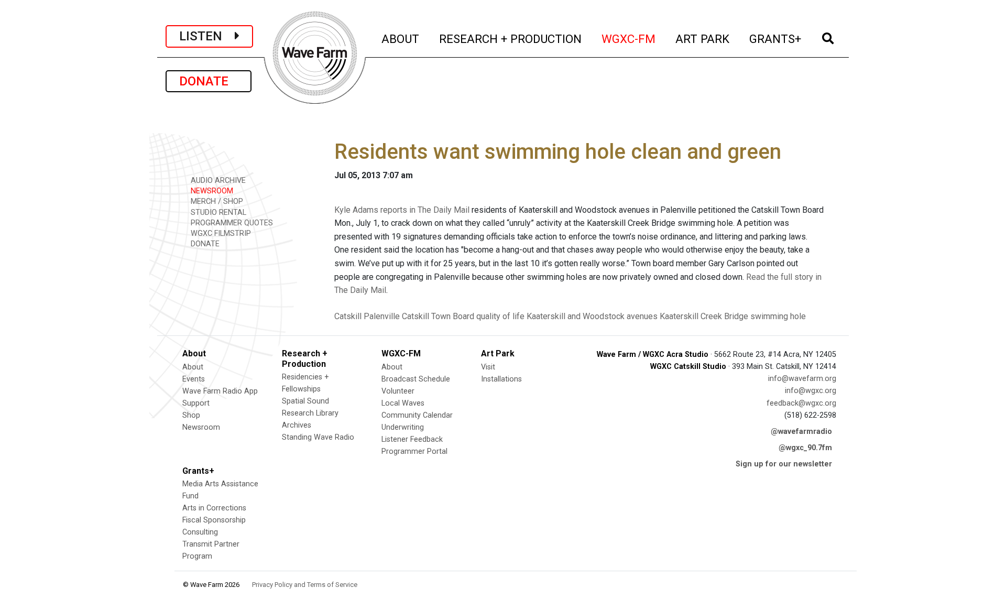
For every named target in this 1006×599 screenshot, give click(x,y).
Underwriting (402, 427)
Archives (296, 425)
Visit (488, 367)
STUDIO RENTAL (217, 212)
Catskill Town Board (438, 316)
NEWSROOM (211, 191)
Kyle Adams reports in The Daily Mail (401, 210)
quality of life (500, 316)
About (192, 367)
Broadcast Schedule (415, 379)
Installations (501, 379)
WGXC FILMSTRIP (220, 233)
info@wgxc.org (810, 390)
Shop (191, 415)
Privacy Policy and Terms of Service (304, 585)
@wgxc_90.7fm (805, 447)
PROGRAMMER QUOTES (231, 223)
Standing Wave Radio (318, 437)
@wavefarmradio (801, 431)
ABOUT (400, 38)
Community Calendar (417, 415)
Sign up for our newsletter (784, 464)
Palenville (382, 316)
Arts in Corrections (214, 508)
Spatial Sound (305, 401)
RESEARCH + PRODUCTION (511, 38)
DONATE (208, 81)
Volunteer (397, 391)
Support (196, 403)
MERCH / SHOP (216, 201)
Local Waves (402, 403)
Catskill (348, 316)
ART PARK (703, 38)
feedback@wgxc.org (801, 403)
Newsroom (201, 427)
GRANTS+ (775, 38)
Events (193, 379)
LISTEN (207, 36)
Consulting (200, 532)
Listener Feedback (412, 439)
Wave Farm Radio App (220, 391)
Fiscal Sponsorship (214, 520)
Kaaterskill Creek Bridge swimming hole (733, 316)
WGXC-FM (629, 38)
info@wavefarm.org (802, 378)
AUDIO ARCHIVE (217, 180)
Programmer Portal (414, 451)
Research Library (310, 413)
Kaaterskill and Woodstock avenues (592, 316)
